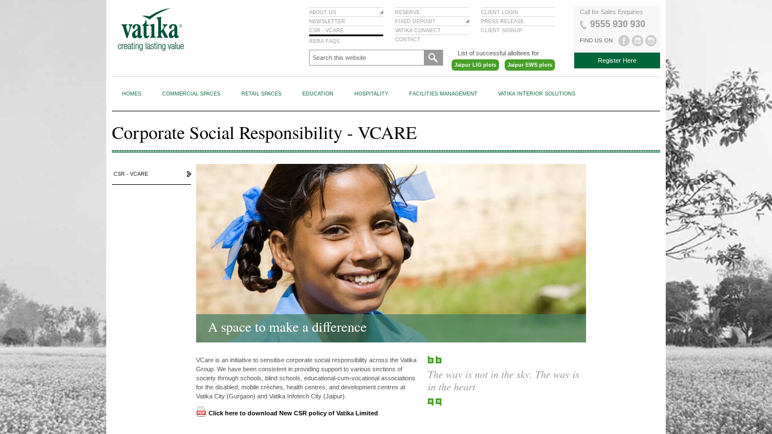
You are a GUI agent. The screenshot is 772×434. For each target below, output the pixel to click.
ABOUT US (322, 12)
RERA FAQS (324, 41)
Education (317, 94)
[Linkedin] (638, 41)
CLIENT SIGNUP (501, 30)
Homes (131, 94)
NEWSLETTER (327, 21)
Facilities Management (443, 94)
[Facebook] (624, 41)
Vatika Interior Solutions (536, 94)
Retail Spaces (261, 94)
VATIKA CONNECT (418, 30)
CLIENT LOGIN (499, 12)
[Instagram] (651, 41)
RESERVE (407, 12)
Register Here (617, 60)
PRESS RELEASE (502, 21)
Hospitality (371, 94)
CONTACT (407, 39)
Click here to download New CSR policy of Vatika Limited (293, 413)
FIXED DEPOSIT (415, 21)
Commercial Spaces (191, 94)
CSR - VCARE (326, 30)
